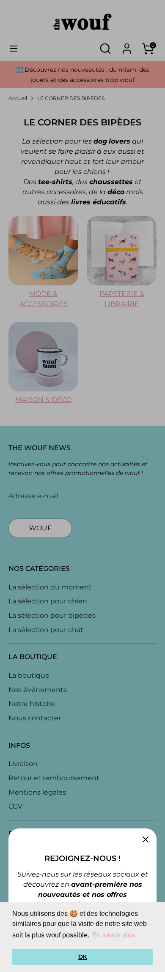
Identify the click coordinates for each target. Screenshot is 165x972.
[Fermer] (145, 839)
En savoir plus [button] (113, 935)
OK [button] (82, 956)
